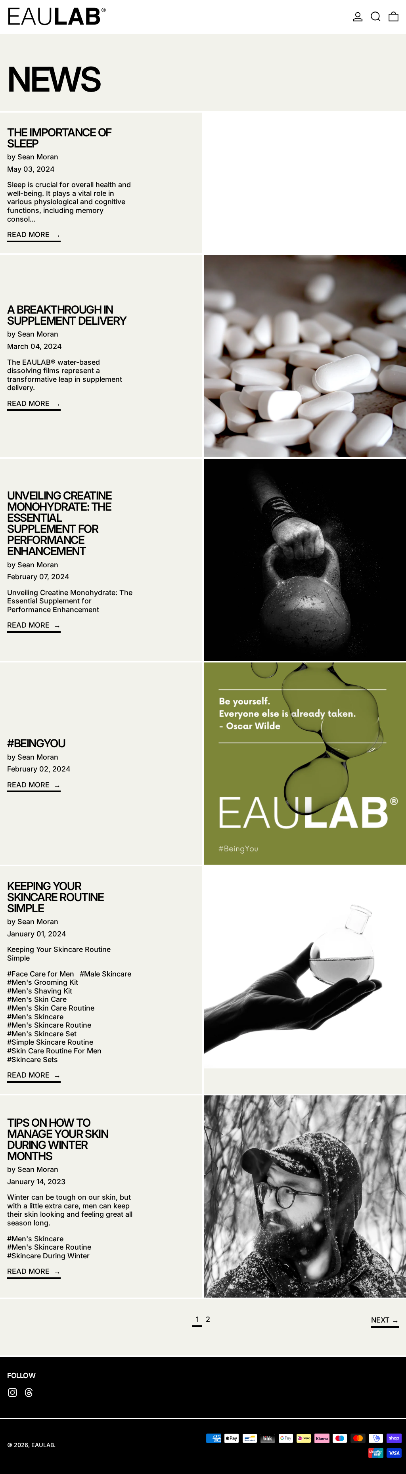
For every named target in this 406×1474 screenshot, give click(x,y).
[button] (375, 16)
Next (380, 1320)
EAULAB (42, 1444)
